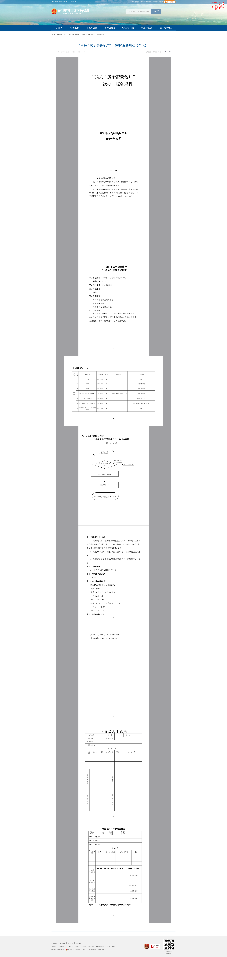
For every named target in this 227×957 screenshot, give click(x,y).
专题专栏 (70, 34)
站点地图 (54, 943)
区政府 (75, 28)
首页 (65, 34)
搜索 (155, 11)
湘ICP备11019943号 (58, 950)
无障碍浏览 (135, 2)
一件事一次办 (84, 34)
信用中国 (71, 943)
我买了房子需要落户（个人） (99, 34)
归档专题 (77, 34)
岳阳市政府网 (72, 2)
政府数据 (147, 28)
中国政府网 (55, 2)
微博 (156, 2)
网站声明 (62, 943)
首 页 (60, 28)
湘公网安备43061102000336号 (77, 950)
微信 (161, 2)
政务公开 (93, 28)
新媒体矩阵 (149, 2)
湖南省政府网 (63, 2)
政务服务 (111, 28)
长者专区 (142, 2)
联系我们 (78, 943)
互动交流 (129, 28)
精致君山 (168, 28)
